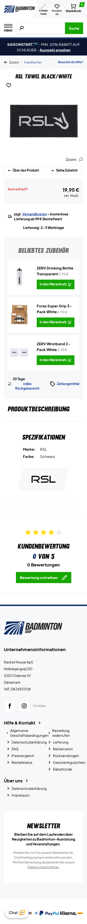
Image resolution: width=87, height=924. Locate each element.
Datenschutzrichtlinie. (43, 867)
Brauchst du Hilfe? (70, 62)
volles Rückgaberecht (27, 386)
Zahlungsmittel (68, 384)
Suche (74, 28)
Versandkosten (34, 214)
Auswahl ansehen (55, 50)
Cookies (39, 706)
